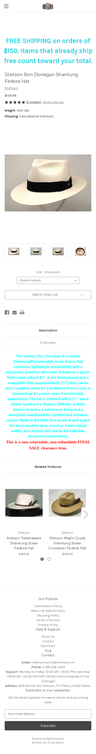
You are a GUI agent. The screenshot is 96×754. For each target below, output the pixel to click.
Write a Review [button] (53, 102)
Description (48, 330)
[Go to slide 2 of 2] (49, 559)
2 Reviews (48, 343)
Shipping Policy (48, 615)
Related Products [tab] (48, 467)
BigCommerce (55, 738)
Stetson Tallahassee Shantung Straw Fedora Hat (24, 543)
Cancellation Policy (48, 606)
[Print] (22, 312)
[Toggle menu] (6, 6)
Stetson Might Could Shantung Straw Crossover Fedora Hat (67, 543)
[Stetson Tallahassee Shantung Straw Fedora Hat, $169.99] (24, 502)
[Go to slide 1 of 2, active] (42, 559)
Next (85, 514)
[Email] (14, 312)
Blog (48, 651)
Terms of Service (48, 620)
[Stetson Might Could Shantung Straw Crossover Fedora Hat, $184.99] (67, 502)
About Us (48, 636)
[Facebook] (7, 312)
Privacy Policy (48, 625)
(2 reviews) (34, 102)
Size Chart (48, 646)
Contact (48, 641)
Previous (5, 514)
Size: (48, 272)
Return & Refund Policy (48, 611)
